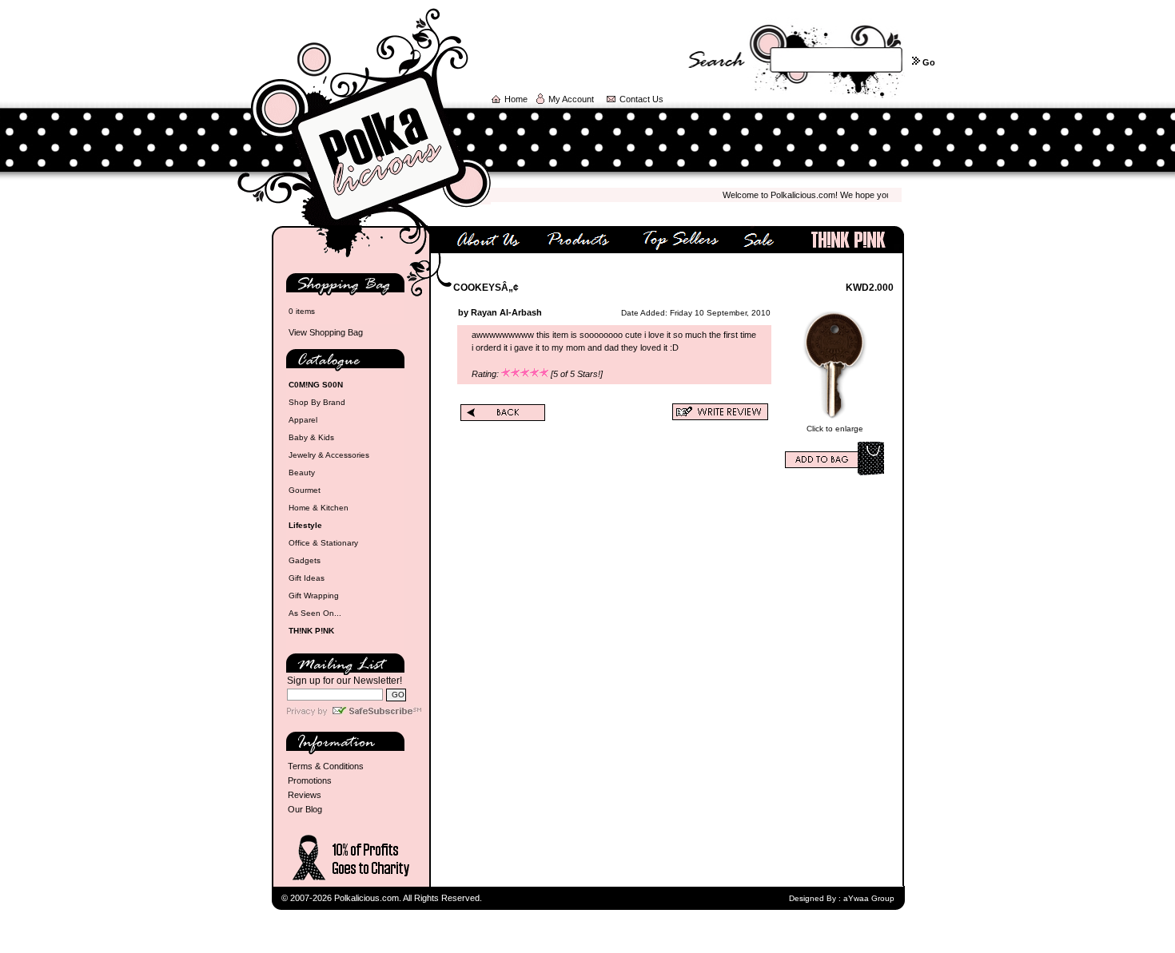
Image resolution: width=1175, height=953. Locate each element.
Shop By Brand (317, 402)
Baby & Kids (311, 437)
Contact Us (641, 99)
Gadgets (305, 560)
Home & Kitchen (319, 507)
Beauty (302, 472)
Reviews (304, 795)
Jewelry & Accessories (329, 455)
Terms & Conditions (326, 766)
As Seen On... (315, 613)
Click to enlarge (835, 428)
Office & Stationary (323, 542)
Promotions (310, 780)
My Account (571, 99)
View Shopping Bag (326, 332)
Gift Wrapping (314, 595)
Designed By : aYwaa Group (841, 898)
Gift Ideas (307, 578)
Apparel (303, 419)
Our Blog (305, 809)
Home (516, 99)
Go (928, 62)
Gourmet (305, 490)
